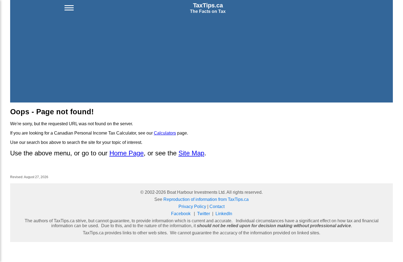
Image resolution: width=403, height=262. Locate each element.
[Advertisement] (201, 59)
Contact (217, 206)
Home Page (126, 153)
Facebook (181, 213)
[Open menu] (69, 8)
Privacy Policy (192, 206)
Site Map (191, 153)
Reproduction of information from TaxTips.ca (206, 199)
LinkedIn (223, 213)
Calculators (165, 133)
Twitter (203, 213)
